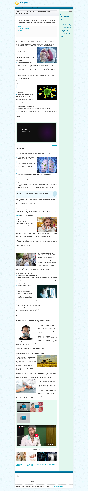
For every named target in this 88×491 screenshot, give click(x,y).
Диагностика (41, 7)
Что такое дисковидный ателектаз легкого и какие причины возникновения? (66, 24)
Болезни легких (18, 7)
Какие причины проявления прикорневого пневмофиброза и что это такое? (66, 29)
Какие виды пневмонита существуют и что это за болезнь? (65, 35)
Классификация (20, 30)
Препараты (48, 7)
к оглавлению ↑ (54, 145)
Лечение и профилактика (21, 34)
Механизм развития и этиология (23, 28)
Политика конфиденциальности (59, 486)
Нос (35, 7)
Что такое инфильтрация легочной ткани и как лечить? (66, 17)
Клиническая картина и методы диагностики (25, 32)
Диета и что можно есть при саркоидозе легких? (66, 20)
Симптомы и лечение (28, 7)
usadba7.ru (18, 215)
